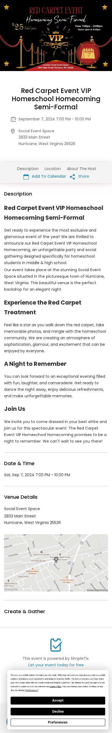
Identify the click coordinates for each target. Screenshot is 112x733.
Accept (58, 700)
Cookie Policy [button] (55, 686)
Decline (58, 711)
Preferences (58, 722)
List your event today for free (56, 665)
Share (83, 176)
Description (28, 168)
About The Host (81, 168)
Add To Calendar (48, 176)
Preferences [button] (32, 690)
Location (53, 168)
